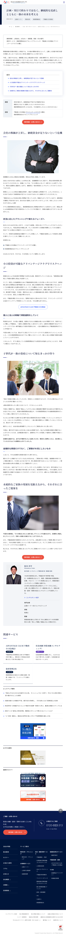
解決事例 (17, 26)
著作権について (47, 920)
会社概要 (6, 879)
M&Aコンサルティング (42, 870)
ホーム (10, 26)
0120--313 (54, 826)
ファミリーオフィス (42, 878)
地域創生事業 (55, 878)
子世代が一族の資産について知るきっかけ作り (24, 87)
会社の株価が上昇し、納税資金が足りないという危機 (27, 78)
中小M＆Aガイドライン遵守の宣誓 (26, 920)
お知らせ (6, 874)
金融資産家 (25, 874)
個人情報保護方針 (24, 914)
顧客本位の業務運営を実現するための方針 (52, 917)
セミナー (6, 857)
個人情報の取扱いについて (38, 914)
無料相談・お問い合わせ (32, 122)
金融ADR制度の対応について (55, 914)
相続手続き (54, 855)
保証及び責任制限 (33, 917)
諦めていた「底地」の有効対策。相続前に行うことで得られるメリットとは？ (29, 711)
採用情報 (6, 891)
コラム (5, 869)
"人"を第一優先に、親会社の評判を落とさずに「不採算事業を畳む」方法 (27, 716)
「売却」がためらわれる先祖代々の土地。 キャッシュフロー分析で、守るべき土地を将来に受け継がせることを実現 (33, 694)
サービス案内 (24, 846)
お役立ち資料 (7, 863)
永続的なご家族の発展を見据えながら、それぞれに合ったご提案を (31, 91)
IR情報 (5, 885)
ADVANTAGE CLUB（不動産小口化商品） (33, 307)
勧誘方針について (58, 920)
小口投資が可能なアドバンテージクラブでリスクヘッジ (27, 82)
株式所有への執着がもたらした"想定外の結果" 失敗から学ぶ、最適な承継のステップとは (33, 706)
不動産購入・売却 (42, 857)
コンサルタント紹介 (32, 598)
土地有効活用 (40, 866)
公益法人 (39, 899)
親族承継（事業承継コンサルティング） (42, 882)
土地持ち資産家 (26, 870)
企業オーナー (25, 867)
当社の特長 (6, 846)
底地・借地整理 (41, 892)
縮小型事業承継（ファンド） (42, 888)
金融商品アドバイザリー (57, 874)
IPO (38, 896)
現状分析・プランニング (27, 858)
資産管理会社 (40, 903)
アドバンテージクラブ (33, 112)
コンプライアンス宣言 (11, 914)
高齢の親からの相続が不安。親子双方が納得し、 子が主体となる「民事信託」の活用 (31, 701)
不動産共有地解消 (42, 875)
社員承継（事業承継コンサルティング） (42, 861)
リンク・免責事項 (21, 917)
